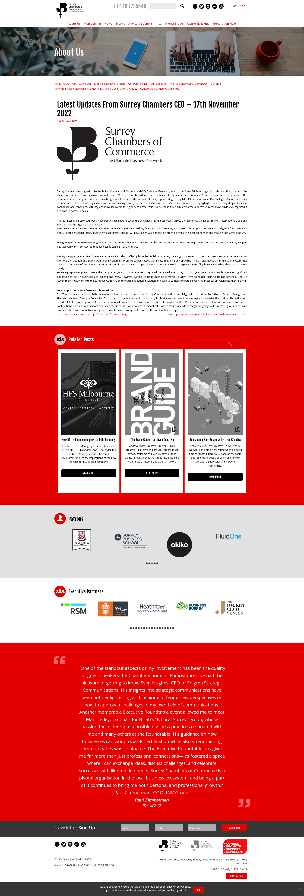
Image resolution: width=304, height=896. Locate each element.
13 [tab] (162, 628)
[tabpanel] (78, 540)
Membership (92, 24)
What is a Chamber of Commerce (188, 83)
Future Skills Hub (198, 24)
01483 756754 (239, 869)
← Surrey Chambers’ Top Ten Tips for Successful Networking (91, 314)
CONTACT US (236, 875)
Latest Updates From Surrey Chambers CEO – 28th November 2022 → (207, 314)
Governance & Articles (124, 88)
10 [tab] (155, 628)
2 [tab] (149, 563)
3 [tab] (152, 563)
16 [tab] (170, 628)
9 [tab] (152, 628)
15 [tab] (168, 628)
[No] (299, 889)
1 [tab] (147, 563)
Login (233, 5)
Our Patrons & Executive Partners (106, 83)
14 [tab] (165, 628)
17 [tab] (173, 628)
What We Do (62, 83)
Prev (230, 342)
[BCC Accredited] (170, 852)
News (108, 24)
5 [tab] (157, 563)
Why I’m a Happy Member (69, 88)
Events (120, 24)
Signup (243, 5)
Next (245, 342)
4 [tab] (155, 563)
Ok (198, 890)
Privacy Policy (61, 859)
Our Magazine (158, 83)
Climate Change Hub (167, 88)
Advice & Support (140, 24)
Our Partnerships (137, 83)
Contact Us (146, 88)
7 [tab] (147, 628)
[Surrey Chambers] (70, 18)
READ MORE (89, 473)
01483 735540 (131, 6)
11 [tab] (157, 628)
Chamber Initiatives (98, 88)
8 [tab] (149, 628)
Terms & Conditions (82, 859)
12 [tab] (160, 628)
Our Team (78, 83)
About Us (74, 24)
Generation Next (224, 24)
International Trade (169, 24)
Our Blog (216, 83)
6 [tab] (144, 628)
